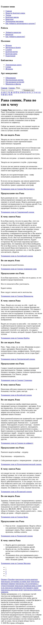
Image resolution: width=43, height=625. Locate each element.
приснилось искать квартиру (26, 579)
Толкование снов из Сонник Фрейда (15, 338)
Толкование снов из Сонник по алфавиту (17, 443)
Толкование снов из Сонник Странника (16, 380)
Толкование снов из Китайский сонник (16, 395)
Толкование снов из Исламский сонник (16, 492)
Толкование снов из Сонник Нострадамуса (18, 189)
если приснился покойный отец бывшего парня (19, 588)
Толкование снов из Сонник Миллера (16, 563)
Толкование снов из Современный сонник (17, 212)
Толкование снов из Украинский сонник (17, 536)
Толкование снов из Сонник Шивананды (17, 296)
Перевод (4, 579)
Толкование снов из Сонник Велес (14, 517)
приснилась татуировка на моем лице (15, 582)
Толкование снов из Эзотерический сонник (18, 359)
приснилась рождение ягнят (12, 590)
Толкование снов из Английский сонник (17, 256)
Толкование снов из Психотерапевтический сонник (21, 464)
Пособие (11, 579)
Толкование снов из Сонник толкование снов (19, 269)
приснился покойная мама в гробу (28, 586)
